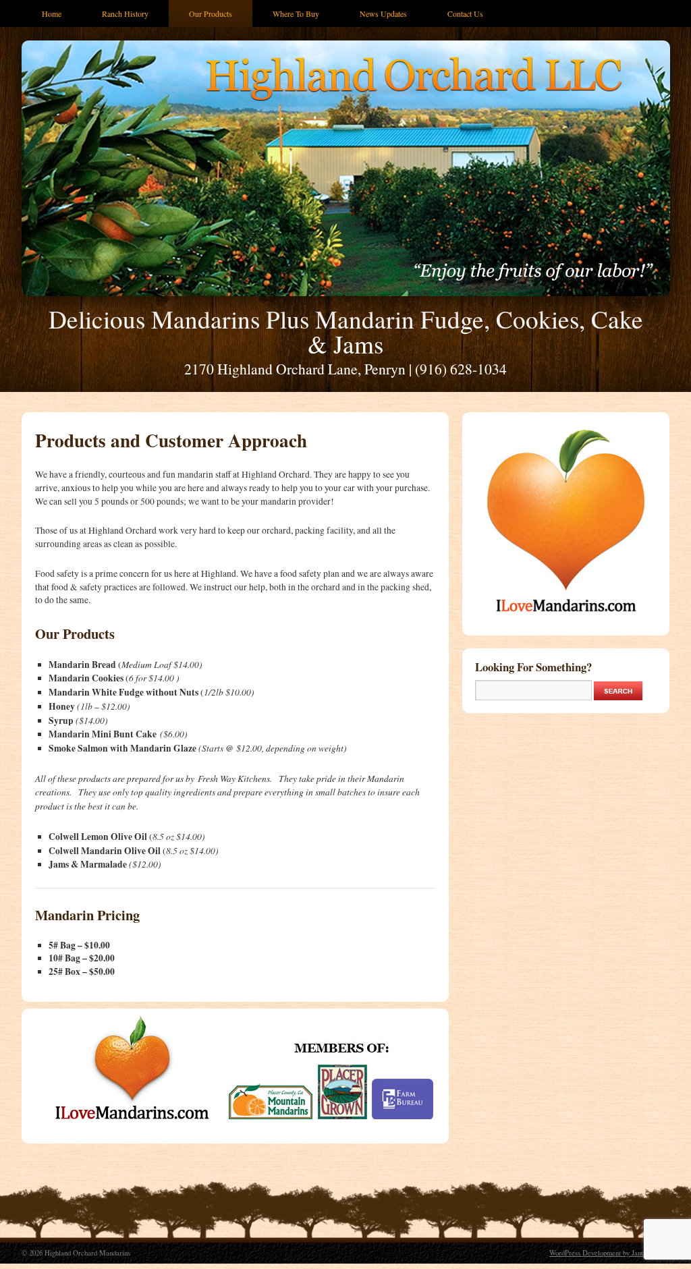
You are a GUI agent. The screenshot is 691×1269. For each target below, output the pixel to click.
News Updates (383, 13)
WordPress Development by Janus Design (609, 1253)
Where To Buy (296, 13)
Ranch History (125, 13)
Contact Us (465, 13)
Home (51, 13)
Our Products (210, 13)
